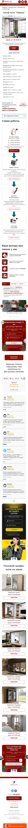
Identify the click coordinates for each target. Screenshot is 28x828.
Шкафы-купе (12, 7)
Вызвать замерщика (14, 179)
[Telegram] (13, 559)
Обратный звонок (14, 798)
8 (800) (14, 794)
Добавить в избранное (14, 810)
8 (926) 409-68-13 (15, 144)
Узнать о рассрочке (14, 209)
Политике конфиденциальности (15, 346)
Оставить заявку (14, 150)
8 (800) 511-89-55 (15, 140)
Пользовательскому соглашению (11, 347)
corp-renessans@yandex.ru (14, 801)
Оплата (21, 283)
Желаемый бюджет (15, 337)
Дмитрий (9, 484)
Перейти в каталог (14, 237)
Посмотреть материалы (14, 357)
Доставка (14, 283)
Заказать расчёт (14, 48)
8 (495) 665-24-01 (15, 142)
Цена (4, 283)
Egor (8, 431)
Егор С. (9, 449)
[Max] (15, 559)
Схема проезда (14, 807)
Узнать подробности (23, 105)
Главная (4, 7)
